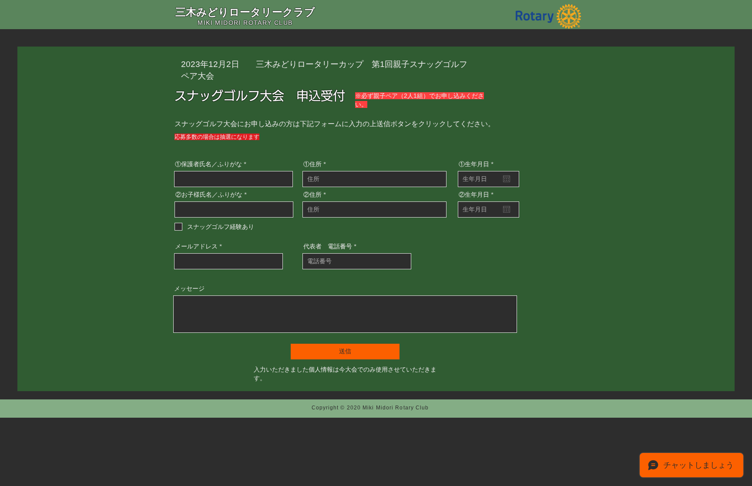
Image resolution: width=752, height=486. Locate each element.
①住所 (312, 164)
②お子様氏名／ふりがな (208, 194)
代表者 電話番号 (327, 246)
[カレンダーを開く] (506, 178)
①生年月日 (478, 164)
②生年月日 (478, 194)
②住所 (312, 194)
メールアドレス (196, 246)
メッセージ (189, 288)
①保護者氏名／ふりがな (208, 164)
